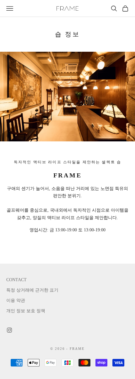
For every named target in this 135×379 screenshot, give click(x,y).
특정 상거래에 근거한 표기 (32, 290)
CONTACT (16, 279)
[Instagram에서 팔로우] (9, 330)
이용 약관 (15, 300)
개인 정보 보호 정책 (25, 310)
